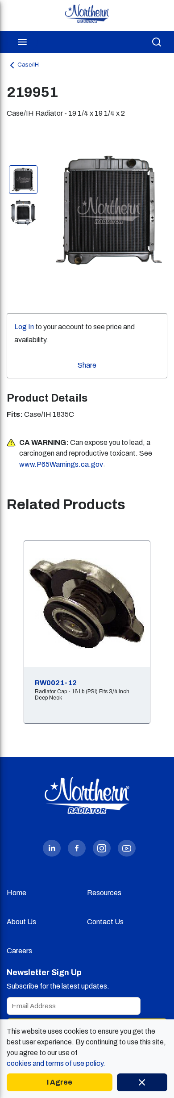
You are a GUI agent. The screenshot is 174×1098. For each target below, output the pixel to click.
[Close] (142, 1082)
